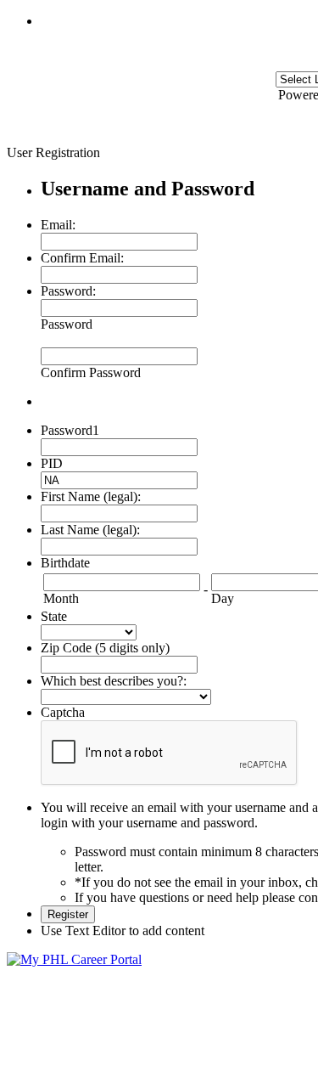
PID (52, 463)
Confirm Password (91, 372)
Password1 (70, 430)
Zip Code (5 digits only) (105, 647)
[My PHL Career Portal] (74, 959)
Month (61, 598)
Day (222, 598)
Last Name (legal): (90, 529)
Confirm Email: (82, 258)
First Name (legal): (91, 496)
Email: (58, 224)
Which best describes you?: (114, 681)
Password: (68, 291)
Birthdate (65, 563)
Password (66, 324)
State (54, 616)
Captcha (63, 712)
